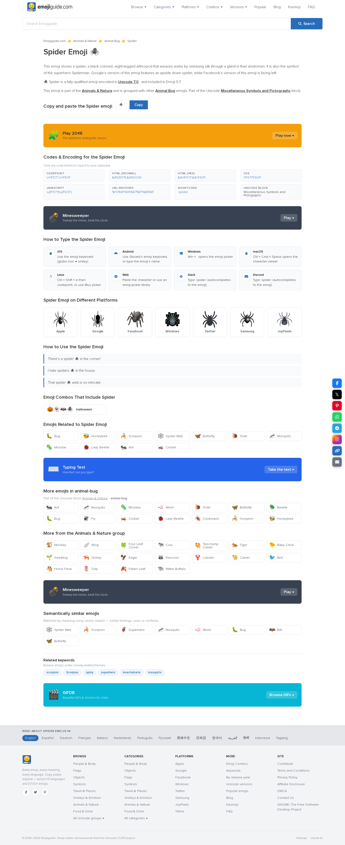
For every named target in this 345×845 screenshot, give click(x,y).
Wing (91, 545)
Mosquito (280, 436)
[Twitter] (35, 792)
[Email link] (337, 462)
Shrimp (92, 557)
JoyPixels (182, 805)
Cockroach (207, 518)
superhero (108, 672)
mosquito (155, 672)
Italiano (102, 738)
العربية (232, 738)
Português (145, 738)
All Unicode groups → (88, 818)
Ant (127, 447)
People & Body (84, 764)
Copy (138, 105)
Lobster (204, 557)
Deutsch (66, 738)
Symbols (79, 784)
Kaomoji (294, 7)
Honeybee (95, 436)
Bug (53, 436)
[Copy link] (337, 450)
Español (48, 738)
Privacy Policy (287, 777)
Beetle (278, 507)
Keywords (233, 771)
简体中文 (183, 738)
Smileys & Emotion (87, 798)
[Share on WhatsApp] (337, 417)
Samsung (182, 798)
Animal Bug (112, 41)
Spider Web (170, 436)
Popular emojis (237, 791)
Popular (260, 7)
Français (84, 738)
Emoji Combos (237, 764)
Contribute (285, 764)
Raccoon (168, 557)
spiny (89, 672)
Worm (165, 507)
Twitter (180, 791)
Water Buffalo (171, 569)
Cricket (166, 447)
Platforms (190, 7)
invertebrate (132, 672)
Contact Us (285, 798)
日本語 (201, 738)
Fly (89, 518)
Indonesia (262, 738)
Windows (182, 784)
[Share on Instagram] (337, 439)
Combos (214, 7)
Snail (239, 436)
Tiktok (179, 811)
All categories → (136, 818)
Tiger (239, 545)
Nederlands (122, 738)
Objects (79, 777)
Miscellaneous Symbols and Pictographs (264, 193)
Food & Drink (83, 811)
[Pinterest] (45, 792)
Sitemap (301, 838)
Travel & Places (84, 791)
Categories (164, 7)
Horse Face (59, 569)
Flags (77, 771)
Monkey (56, 545)
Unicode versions (239, 784)
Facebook (183, 777)
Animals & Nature (85, 41)
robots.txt (316, 838)
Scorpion (131, 436)
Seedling (57, 557)
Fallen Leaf (132, 569)
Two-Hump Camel (206, 545)
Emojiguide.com (54, 41)
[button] (73, 176)
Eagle (128, 557)
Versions (238, 7)
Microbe (56, 447)
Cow (164, 545)
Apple (179, 764)
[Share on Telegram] (337, 428)
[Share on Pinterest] (337, 405)
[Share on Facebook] (337, 383)
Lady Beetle (96, 447)
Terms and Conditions (293, 771)
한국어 (217, 738)
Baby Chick (281, 545)
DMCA (282, 791)
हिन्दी (246, 738)
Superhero (132, 630)
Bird (276, 557)
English (30, 738)
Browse (138, 7)
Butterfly (205, 436)
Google (181, 771)
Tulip (90, 569)
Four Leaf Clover (131, 545)
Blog (277, 7)
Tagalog (282, 738)
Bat (275, 630)
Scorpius (72, 672)
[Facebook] (26, 792)
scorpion (52, 672)
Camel (240, 557)
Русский (165, 738)
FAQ (311, 7)
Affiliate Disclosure (291, 784)
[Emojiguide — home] (50, 7)
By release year (238, 777)
